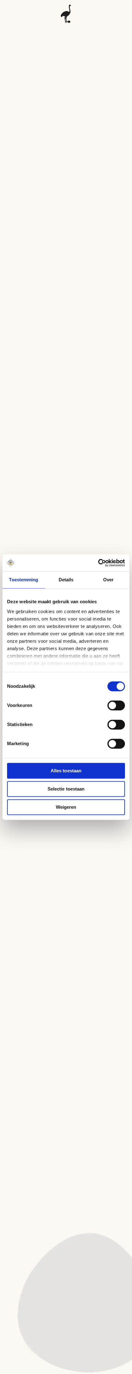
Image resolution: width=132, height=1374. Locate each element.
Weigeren (66, 807)
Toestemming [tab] (23, 579)
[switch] (116, 705)
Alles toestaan (66, 770)
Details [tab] (66, 579)
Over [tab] (108, 579)
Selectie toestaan (66, 788)
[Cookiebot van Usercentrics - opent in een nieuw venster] (98, 563)
